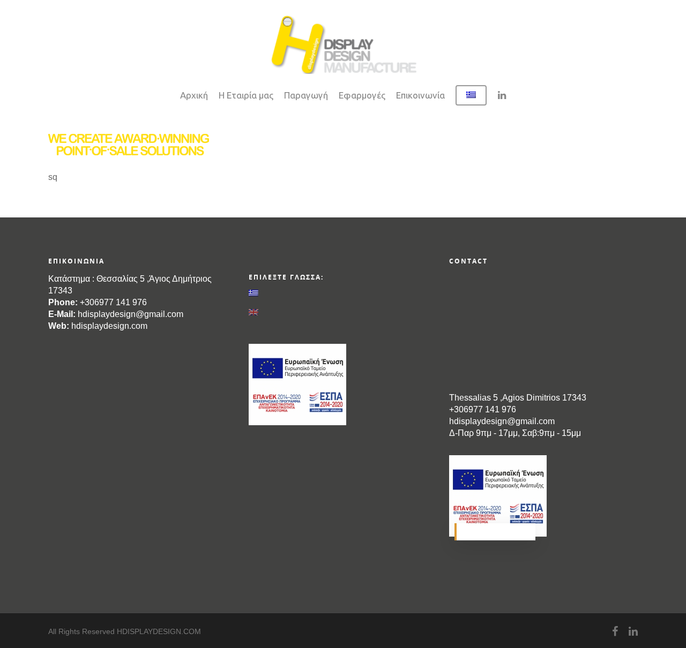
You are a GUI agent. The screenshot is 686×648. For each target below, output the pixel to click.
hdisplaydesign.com (109, 325)
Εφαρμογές (362, 95)
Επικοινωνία (420, 95)
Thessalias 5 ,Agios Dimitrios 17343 (517, 397)
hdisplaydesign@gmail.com (130, 314)
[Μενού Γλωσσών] (471, 100)
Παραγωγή (306, 95)
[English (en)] (343, 312)
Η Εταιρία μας (246, 95)
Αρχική (194, 95)
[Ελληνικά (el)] (343, 293)
